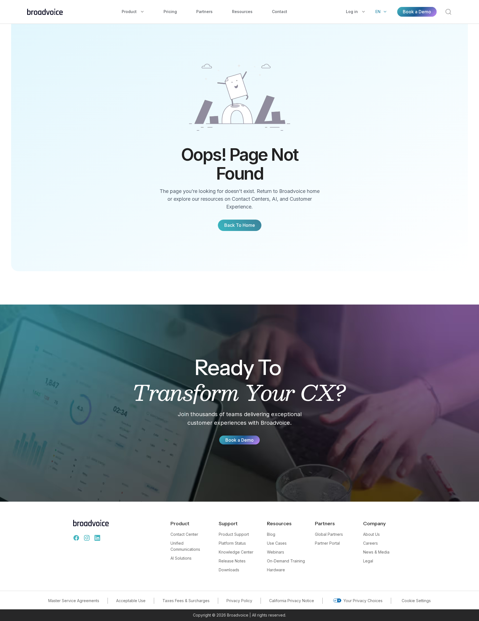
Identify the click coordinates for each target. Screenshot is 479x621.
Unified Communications (185, 546)
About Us (371, 534)
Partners (204, 11)
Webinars (275, 552)
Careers (370, 543)
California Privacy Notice (291, 600)
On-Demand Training (286, 561)
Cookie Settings (416, 600)
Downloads (229, 569)
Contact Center (184, 534)
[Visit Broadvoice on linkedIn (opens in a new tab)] (97, 538)
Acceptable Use (131, 600)
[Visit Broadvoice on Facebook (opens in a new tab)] (76, 538)
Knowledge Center (236, 552)
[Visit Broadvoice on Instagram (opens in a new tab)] (87, 538)
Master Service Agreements (73, 600)
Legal (368, 561)
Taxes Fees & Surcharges (186, 600)
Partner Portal (327, 543)
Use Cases (277, 543)
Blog (271, 534)
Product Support (234, 534)
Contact (279, 11)
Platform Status (232, 543)
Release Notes (232, 561)
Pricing (170, 11)
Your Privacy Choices (363, 600)
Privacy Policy (239, 600)
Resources (242, 11)
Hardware (276, 569)
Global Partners (329, 534)
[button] (133, 11)
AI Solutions (181, 558)
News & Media (376, 552)
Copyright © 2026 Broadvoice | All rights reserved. (239, 615)
